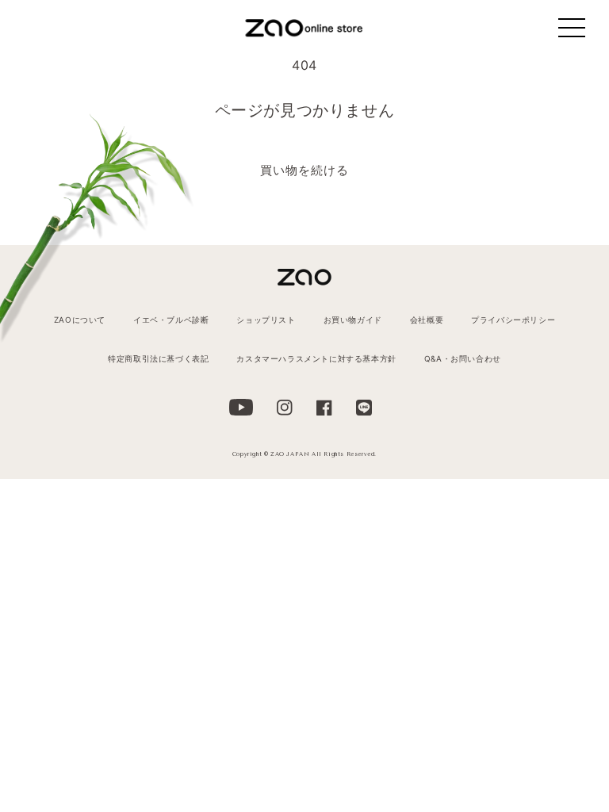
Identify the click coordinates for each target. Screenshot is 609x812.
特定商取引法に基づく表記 (158, 358)
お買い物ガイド (353, 319)
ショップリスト (265, 319)
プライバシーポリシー (513, 319)
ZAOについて (79, 319)
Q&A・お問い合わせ (462, 358)
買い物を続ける (304, 170)
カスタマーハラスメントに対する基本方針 (316, 358)
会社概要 (426, 319)
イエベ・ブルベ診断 (171, 319)
